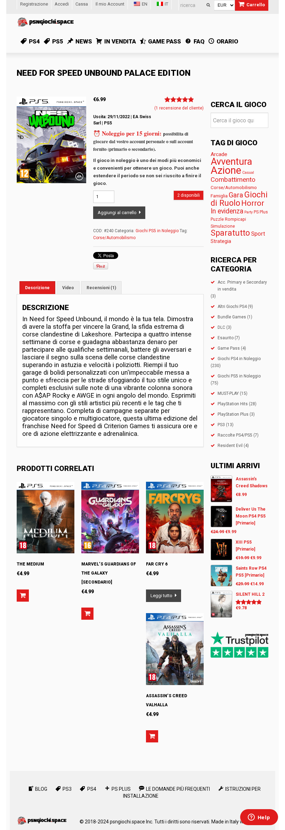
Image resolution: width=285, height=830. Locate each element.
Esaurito (226, 337)
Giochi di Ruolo (239, 199)
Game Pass (229, 348)
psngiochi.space (127, 821)
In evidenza (227, 211)
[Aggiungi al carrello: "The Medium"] (23, 595)
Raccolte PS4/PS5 (235, 435)
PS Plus (261, 211)
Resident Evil (230, 445)
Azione (226, 170)
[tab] (37, 287)
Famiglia (219, 195)
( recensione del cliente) (179, 108)
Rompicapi (235, 219)
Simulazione (223, 226)
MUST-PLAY (228, 393)
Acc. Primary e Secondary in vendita (242, 286)
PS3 (221, 424)
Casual (248, 172)
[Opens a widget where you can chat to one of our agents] (259, 818)
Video (68, 287)
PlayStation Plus (233, 414)
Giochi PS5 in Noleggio (157, 230)
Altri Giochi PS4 (232, 306)
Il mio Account (110, 4)
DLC (221, 327)
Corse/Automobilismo (114, 237)
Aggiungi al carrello (117, 212)
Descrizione (37, 287)
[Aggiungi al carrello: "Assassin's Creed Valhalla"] (152, 736)
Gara (236, 195)
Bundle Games (232, 317)
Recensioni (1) (101, 287)
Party (248, 212)
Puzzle (217, 219)
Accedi (62, 4)
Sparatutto (230, 233)
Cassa (81, 4)
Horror (252, 203)
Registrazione (34, 4)
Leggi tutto (161, 595)
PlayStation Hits (233, 403)
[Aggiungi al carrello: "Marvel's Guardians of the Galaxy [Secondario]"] (87, 614)
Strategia (221, 241)
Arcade (219, 154)
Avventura (231, 161)
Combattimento (233, 180)
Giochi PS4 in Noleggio (239, 358)
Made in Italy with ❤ (232, 821)
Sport (258, 233)
